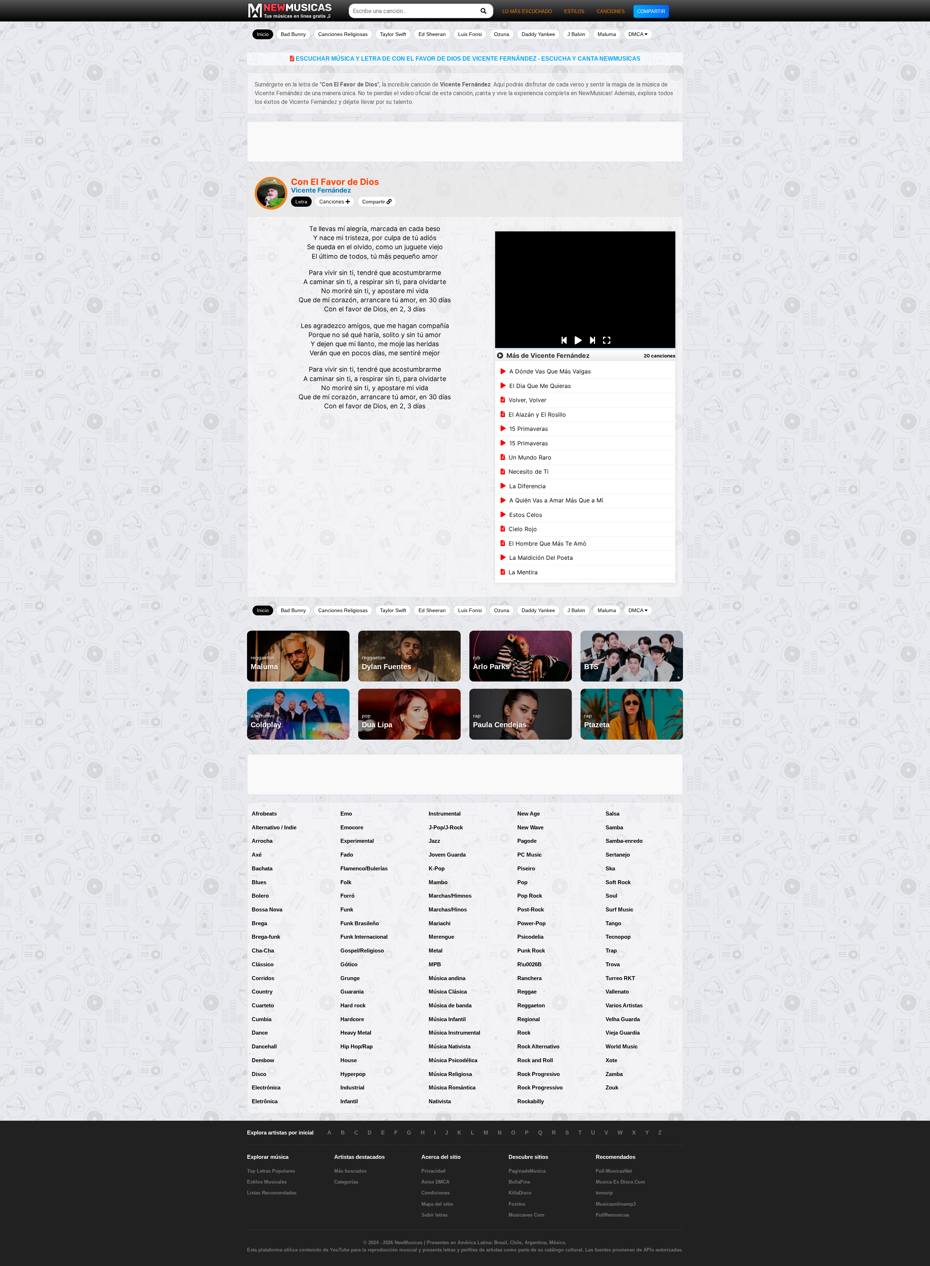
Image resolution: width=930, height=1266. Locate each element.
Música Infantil (447, 1019)
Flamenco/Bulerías (364, 868)
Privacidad (433, 1171)
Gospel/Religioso (362, 950)
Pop (522, 882)
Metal (435, 950)
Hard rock (352, 1005)
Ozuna (501, 34)
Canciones (332, 201)
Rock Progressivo (540, 1087)
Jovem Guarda (447, 855)
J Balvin (576, 34)
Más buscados (350, 1171)
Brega (259, 923)
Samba (614, 827)
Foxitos (517, 1204)
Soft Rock (618, 882)
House (348, 1060)
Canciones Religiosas (343, 34)
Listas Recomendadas (271, 1193)
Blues (259, 882)
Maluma (607, 34)
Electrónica (266, 1087)
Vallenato (617, 991)
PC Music (529, 855)
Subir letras (434, 1215)
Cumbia (261, 1019)
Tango (613, 923)
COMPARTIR (651, 11)
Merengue (441, 937)
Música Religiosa (450, 1074)
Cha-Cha (263, 950)
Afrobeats (264, 813)
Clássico (263, 964)
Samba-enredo (624, 841)
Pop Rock (529, 896)
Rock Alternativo (538, 1046)
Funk (346, 909)
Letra (301, 202)
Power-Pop (531, 923)
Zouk (612, 1087)
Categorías (346, 1182)
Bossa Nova (267, 909)
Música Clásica (448, 991)
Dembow (263, 1060)
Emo (346, 813)
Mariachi (439, 923)
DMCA (636, 34)
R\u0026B (529, 964)
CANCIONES (611, 11)
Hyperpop (352, 1074)
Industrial (352, 1087)
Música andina (447, 978)
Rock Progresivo (538, 1074)
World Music (622, 1046)
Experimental (357, 841)
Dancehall (264, 1046)
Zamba (614, 1074)
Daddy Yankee (538, 34)
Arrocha (262, 841)
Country (262, 991)
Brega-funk (266, 937)
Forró (347, 896)
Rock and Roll (535, 1060)
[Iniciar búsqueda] (483, 11)
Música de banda (450, 1005)
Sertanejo (618, 855)
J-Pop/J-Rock (446, 827)
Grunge (350, 978)
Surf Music (619, 909)
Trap (611, 950)
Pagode (527, 841)
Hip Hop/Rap (356, 1046)
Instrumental (445, 813)
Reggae (527, 991)
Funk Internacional (364, 937)
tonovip (604, 1193)
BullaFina (519, 1182)
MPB (435, 964)
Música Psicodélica (453, 1060)
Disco (259, 1074)
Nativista (440, 1101)
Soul (611, 896)
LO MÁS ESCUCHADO (527, 11)
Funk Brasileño (359, 923)
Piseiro (526, 868)
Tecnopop (618, 937)
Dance (260, 1033)
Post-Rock (530, 909)
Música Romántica (452, 1087)
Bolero (260, 896)
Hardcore (352, 1019)
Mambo (438, 882)
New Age (528, 813)
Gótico (348, 964)
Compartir (374, 202)
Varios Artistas (624, 1005)
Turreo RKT (620, 978)
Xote (611, 1060)
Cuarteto (263, 1005)
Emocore (351, 827)
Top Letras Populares (271, 1171)
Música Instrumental (454, 1033)
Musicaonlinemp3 (616, 1204)
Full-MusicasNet (614, 1171)
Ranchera (529, 978)
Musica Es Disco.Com (620, 1182)
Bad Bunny (293, 34)
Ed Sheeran (432, 34)
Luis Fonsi (470, 34)
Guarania (352, 991)
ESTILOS (574, 11)
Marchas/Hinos (448, 909)
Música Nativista (449, 1046)
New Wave (530, 827)
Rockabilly (530, 1101)
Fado (346, 855)
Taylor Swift (393, 34)
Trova (613, 964)
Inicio (263, 34)
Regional (528, 1019)
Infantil (349, 1101)
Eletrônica (265, 1101)
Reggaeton (531, 1005)
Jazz (434, 841)
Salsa (612, 813)
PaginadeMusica (527, 1171)
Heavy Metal (355, 1033)
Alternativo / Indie (274, 827)
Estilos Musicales (267, 1182)
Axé (257, 855)
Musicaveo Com (527, 1215)
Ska (610, 868)
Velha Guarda (623, 1019)
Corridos (263, 978)
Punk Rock (531, 950)
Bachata (262, 868)
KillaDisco (520, 1193)
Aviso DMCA (435, 1182)
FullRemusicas (612, 1215)
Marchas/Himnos (450, 896)
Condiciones (435, 1193)
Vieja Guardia (623, 1033)
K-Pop (437, 868)
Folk (345, 882)
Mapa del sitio (437, 1204)
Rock (523, 1033)
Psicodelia (530, 937)
